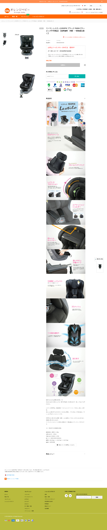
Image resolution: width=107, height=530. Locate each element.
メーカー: (48, 40)
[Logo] (17, 10)
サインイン (88, 12)
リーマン (59, 40)
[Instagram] (70, 495)
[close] (102, 1)
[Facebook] (66, 495)
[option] (26, 46)
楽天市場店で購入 (11, 475)
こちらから (72, 445)
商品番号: (48, 42)
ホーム (3, 21)
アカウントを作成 (98, 12)
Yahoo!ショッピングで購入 (13, 478)
